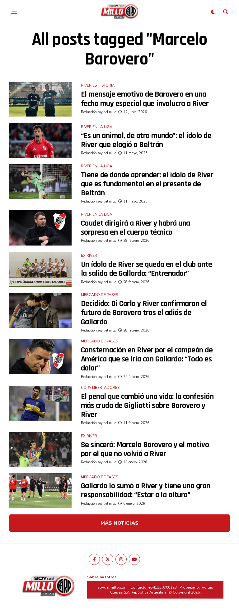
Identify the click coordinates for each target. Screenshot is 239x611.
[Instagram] (121, 559)
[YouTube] (134, 559)
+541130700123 (162, 587)
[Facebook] (94, 559)
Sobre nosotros (102, 577)
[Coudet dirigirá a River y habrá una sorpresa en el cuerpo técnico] (40, 227)
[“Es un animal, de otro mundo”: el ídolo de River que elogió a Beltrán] (40, 140)
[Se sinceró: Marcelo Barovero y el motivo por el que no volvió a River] (40, 449)
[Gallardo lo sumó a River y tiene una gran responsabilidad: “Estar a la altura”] (40, 490)
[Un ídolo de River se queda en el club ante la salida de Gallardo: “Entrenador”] (40, 269)
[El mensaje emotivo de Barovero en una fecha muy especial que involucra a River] (40, 99)
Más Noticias (120, 523)
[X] (107, 559)
